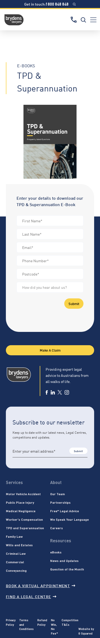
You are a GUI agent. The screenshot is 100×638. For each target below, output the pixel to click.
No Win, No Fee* (54, 626)
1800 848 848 (57, 4)
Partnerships (60, 502)
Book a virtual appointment (38, 585)
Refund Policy (42, 622)
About (56, 482)
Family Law (14, 536)
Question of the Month (67, 569)
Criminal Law (16, 553)
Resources (60, 540)
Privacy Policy (10, 622)
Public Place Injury (20, 502)
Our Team (57, 493)
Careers (56, 528)
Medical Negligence (20, 510)
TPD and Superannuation (25, 528)
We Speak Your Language (69, 519)
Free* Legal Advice (64, 510)
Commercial (15, 562)
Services (14, 482)
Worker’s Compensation (24, 519)
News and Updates (64, 560)
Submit (74, 303)
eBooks (56, 552)
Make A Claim (50, 350)
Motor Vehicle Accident (23, 493)
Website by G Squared (86, 631)
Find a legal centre (28, 596)
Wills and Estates (19, 545)
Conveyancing (16, 570)
